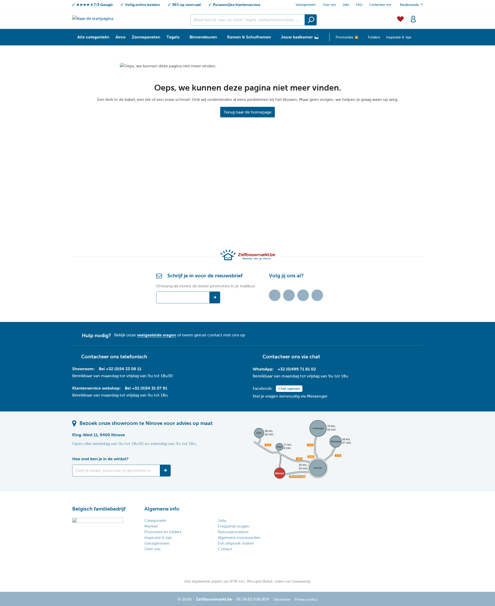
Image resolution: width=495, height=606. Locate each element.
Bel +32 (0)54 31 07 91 (146, 388)
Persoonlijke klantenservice (236, 5)
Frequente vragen (233, 526)
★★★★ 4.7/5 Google (94, 5)
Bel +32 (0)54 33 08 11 (120, 369)
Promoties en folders (163, 532)
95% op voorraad (186, 5)
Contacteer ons (380, 4)
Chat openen (289, 389)
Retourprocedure (233, 532)
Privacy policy (306, 599)
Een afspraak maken (236, 543)
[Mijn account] (413, 19)
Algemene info (161, 509)
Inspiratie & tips (158, 538)
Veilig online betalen (142, 5)
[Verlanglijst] (400, 19)
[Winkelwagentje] (421, 16)
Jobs (346, 4)
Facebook (289, 295)
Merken (151, 526)
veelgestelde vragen (156, 335)
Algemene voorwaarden (239, 538)
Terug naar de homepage (247, 112)
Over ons (329, 4)
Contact (225, 549)
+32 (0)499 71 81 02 (297, 369)
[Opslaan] (165, 470)
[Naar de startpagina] (92, 18)
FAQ (359, 4)
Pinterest (317, 295)
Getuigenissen (306, 4)
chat (314, 356)
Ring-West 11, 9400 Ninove (98, 435)
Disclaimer (282, 599)
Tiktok (274, 295)
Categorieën (155, 521)
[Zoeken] (310, 20)
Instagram (303, 295)
